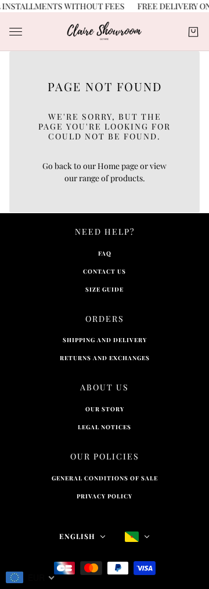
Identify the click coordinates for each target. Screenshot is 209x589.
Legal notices (104, 427)
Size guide (104, 289)
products (126, 178)
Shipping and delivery (105, 340)
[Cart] (193, 32)
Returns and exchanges (105, 358)
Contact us (104, 271)
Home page (118, 165)
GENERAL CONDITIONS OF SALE (105, 478)
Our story (104, 409)
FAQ (104, 253)
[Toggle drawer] (15, 31)
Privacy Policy (104, 496)
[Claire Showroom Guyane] (104, 31)
